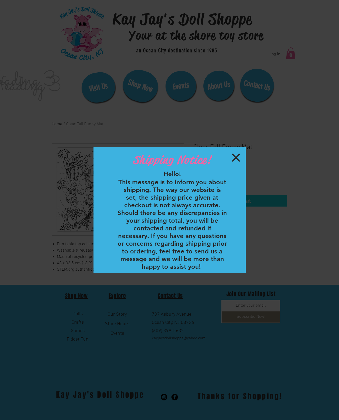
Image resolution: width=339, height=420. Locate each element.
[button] (236, 158)
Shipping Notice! (172, 160)
